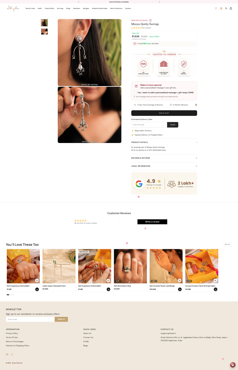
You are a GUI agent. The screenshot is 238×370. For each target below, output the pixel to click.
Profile (86, 341)
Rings (68, 8)
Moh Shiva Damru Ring (122, 286)
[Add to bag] (37, 289)
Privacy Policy (12, 333)
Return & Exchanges (15, 341)
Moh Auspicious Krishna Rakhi (18, 286)
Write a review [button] (152, 221)
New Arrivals (30, 8)
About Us (87, 333)
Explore (128, 8)
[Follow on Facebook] (7, 354)
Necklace (76, 8)
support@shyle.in (168, 333)
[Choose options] (37, 280)
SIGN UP (61, 319)
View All (227, 244)
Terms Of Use (12, 337)
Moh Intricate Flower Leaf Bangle (162, 286)
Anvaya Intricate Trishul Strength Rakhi (200, 286)
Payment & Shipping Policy (17, 345)
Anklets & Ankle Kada (99, 8)
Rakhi (40, 8)
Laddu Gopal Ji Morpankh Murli (54, 286)
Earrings (60, 8)
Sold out (164, 113)
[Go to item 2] (44, 31)
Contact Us (88, 337)
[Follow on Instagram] (12, 354)
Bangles (86, 8)
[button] (136, 28)
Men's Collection (116, 8)
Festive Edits (49, 8)
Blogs (85, 345)
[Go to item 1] (44, 22)
